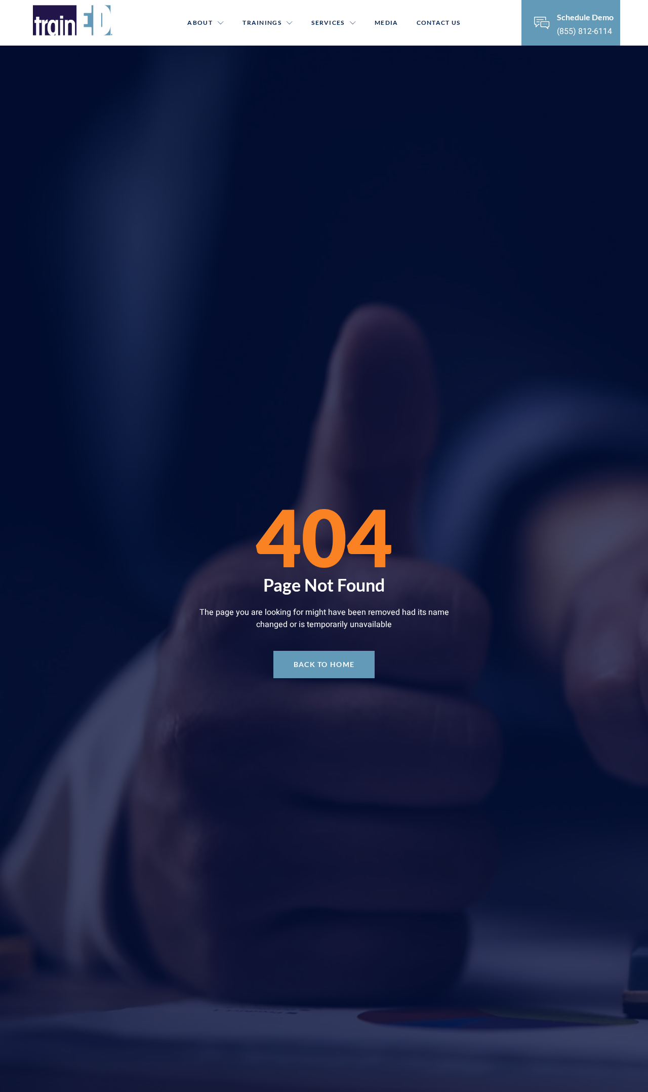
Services (327, 22)
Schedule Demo (585, 17)
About (200, 22)
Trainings (261, 22)
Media (386, 22)
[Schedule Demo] (541, 22)
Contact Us (439, 22)
